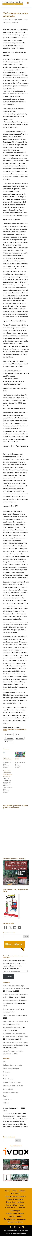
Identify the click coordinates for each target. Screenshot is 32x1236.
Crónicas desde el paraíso (12, 1065)
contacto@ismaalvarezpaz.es (19, 1233)
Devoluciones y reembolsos (15, 1219)
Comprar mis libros (15, 1222)
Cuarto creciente (9, 1015)
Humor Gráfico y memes (12, 1082)
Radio (5, 1096)
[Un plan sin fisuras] (20, 754)
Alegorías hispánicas (10, 1051)
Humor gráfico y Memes (15, 1205)
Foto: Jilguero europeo (11, 1009)
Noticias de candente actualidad (14, 1021)
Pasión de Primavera (10, 1093)
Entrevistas (7, 1072)
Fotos (5, 1075)
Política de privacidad (15, 1213)
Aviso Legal (15, 1210)
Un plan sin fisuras (18, 759)
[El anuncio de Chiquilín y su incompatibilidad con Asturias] (9, 782)
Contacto (21, 1208)
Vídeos (5, 1103)
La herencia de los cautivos (13, 1086)
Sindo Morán (7, 1099)
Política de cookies (15, 1216)
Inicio (7, 1191)
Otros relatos (14, 22)
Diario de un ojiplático (15, 1202)
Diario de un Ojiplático (11, 1069)
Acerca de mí (10, 1208)
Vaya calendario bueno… (12, 1028)
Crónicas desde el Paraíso (15, 1196)
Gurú (8, 690)
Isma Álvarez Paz (10, 20)
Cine (4, 1062)
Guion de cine (8, 1079)
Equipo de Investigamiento (7, 759)
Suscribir (9, 977)
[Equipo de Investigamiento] (8, 754)
